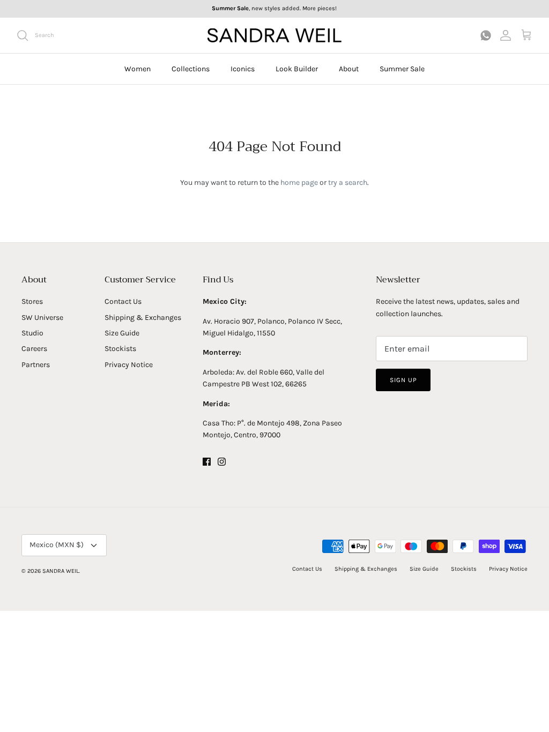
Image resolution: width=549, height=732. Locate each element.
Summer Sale (402, 68)
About (349, 68)
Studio (32, 333)
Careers (34, 348)
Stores (32, 301)
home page (299, 182)
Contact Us (123, 301)
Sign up (403, 380)
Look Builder (297, 68)
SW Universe (42, 317)
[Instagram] (222, 462)
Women (137, 68)
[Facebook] (207, 462)
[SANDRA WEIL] (274, 35)
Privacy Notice (129, 364)
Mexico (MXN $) (56, 544)
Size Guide (122, 333)
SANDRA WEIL (60, 570)
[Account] (505, 35)
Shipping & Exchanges (143, 317)
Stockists (120, 348)
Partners (35, 364)
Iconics (243, 68)
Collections (191, 68)
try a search (347, 182)
